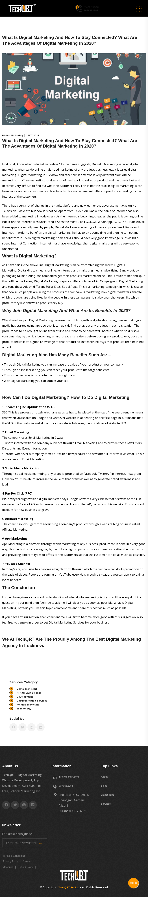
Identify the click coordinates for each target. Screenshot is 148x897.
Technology (24, 708)
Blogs (104, 785)
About (104, 776)
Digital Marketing (27, 688)
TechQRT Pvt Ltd (68, 887)
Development (25, 696)
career (27, 861)
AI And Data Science (29, 692)
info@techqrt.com (69, 776)
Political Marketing (28, 704)
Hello (133, 882)
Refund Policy (25, 866)
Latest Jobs (107, 794)
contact (23, 622)
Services (106, 803)
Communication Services (32, 700)
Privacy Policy (11, 861)
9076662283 (66, 785)
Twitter (117, 222)
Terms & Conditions (14, 855)
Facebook (90, 222)
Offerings (8, 866)
